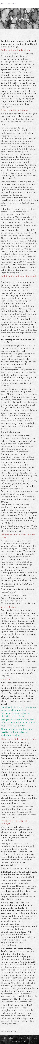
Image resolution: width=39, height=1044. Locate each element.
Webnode (24, 1041)
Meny (36, 4)
